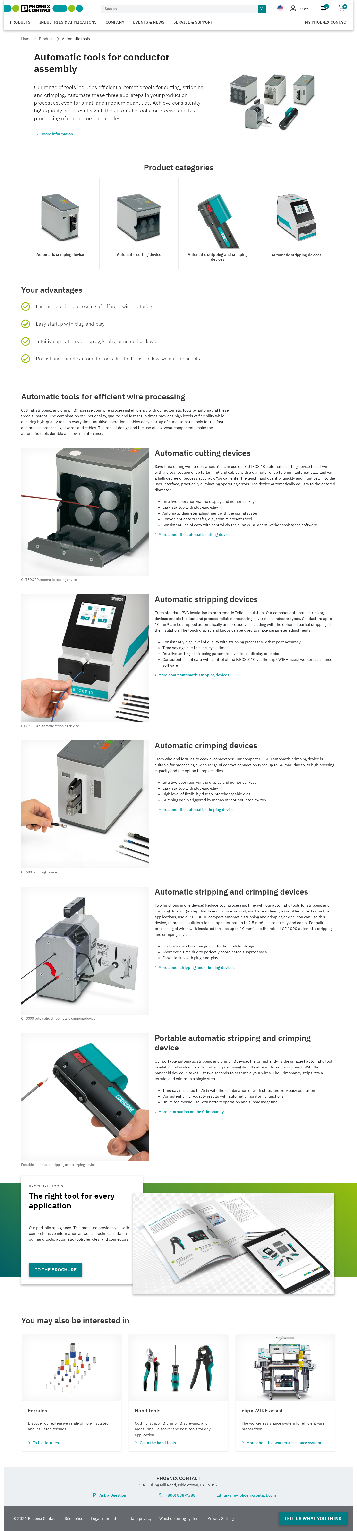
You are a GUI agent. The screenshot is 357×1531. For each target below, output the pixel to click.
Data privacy (140, 1518)
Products (20, 22)
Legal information (106, 1518)
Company (115, 22)
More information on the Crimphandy (191, 1111)
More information (57, 133)
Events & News (149, 22)
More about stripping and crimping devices (196, 967)
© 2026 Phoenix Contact (35, 1518)
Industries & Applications (68, 22)
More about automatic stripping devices (193, 674)
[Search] (262, 9)
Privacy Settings (221, 1518)
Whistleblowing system (179, 1518)
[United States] (280, 8)
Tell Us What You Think (313, 1518)
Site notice (74, 1518)
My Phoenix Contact (326, 22)
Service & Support (193, 22)
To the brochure (55, 1269)
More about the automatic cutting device (194, 534)
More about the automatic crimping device (196, 809)
